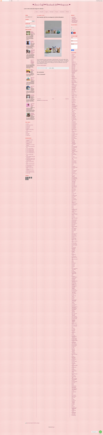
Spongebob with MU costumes (74, 309)
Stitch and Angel (74, 316)
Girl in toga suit (74, 160)
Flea (72, 155)
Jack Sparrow (74, 198)
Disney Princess (74, 138)
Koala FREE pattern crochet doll (74, 20)
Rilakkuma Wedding (73, 288)
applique (73, 356)
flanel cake (27, 133)
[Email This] (49, 68)
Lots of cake (28, 127)
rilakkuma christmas (73, 402)
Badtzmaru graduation (73, 72)
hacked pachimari (74, 381)
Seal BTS (73, 297)
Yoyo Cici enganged (73, 350)
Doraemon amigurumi (73, 142)
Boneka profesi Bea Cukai (74, 89)
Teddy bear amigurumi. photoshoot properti (73, 320)
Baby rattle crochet (74, 70)
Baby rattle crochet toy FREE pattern (74, 22)
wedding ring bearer (74, 411)
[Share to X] (51, 68)
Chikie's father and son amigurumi (74, 106)
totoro (73, 405)
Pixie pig (73, 265)
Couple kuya (74, 122)
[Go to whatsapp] (100, 432)
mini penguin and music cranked (74, 389)
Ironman (73, 197)
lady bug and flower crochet (74, 387)
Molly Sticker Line (74, 233)
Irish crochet (73, 196)
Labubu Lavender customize (74, 209)
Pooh (72, 267)
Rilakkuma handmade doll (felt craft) (33, 114)
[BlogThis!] (50, 68)
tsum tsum (73, 406)
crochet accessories (73, 369)
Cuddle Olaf (73, 128)
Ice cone (73, 194)
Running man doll (74, 290)
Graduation (62, 12)
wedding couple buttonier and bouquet (74, 409)
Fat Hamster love (74, 147)
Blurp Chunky (74, 81)
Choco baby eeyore (73, 111)
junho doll (27, 134)
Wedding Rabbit (74, 338)
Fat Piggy (73, 148)
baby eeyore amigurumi (74, 357)
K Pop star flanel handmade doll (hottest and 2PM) (32, 62)
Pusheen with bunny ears (74, 278)
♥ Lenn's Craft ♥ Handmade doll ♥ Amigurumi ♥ (51, 4)
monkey (73, 390)
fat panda (73, 380)
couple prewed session (74, 367)
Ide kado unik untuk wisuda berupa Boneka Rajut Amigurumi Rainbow (33, 51)
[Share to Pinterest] (53, 68)
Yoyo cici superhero (73, 352)
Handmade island (74, 178)
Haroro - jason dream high (74, 181)
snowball (73, 403)
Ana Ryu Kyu (74, 56)
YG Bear (73, 347)
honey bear (73, 382)
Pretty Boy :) (73, 271)
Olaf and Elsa (74, 247)
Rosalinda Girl (74, 289)
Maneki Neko (74, 222)
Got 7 (72, 165)
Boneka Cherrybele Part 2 (74, 84)
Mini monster (74, 230)
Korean (56, 12)
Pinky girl (73, 264)
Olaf (72, 246)
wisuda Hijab (74, 415)
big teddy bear (74, 359)
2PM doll (73, 54)
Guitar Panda (74, 171)
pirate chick (73, 397)
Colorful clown (74, 118)
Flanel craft (73, 153)
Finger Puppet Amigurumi (74, 150)
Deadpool (73, 135)
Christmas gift (74, 113)
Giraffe (73, 159)
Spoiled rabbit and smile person (74, 307)
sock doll (73, 404)
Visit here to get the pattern (41, 65)
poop (72, 398)
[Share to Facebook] (52, 68)
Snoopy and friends (73, 302)
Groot (72, 169)
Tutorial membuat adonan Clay (32, 32)
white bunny (73, 414)
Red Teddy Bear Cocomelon (74, 286)
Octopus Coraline (74, 245)
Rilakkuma (27, 128)
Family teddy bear (74, 146)
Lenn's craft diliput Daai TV (30, 151)
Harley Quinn (28, 126)
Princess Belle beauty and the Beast (74, 273)
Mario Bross (73, 224)
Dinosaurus (73, 137)
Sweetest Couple (74, 318)
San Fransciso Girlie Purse (74, 292)
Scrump (73, 294)
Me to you (73, 225)
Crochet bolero (74, 127)
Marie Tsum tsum (74, 223)
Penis (73, 253)
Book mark (73, 90)
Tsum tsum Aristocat (73, 331)
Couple (46, 12)
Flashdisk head (74, 154)
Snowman (73, 303)
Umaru (73, 334)
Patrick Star (73, 250)
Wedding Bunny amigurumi (74, 336)
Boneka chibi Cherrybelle (74, 87)
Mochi (73, 232)
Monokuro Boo (74, 238)
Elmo (72, 145)
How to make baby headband (29, 143)
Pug (72, 275)
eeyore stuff (73, 375)
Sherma (73, 298)
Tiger (72, 327)
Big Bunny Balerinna (73, 77)
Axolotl (73, 58)
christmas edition (74, 361)
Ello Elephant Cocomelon (74, 144)
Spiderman (73, 305)
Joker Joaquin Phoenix (74, 202)
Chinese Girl (74, 107)
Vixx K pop (73, 335)
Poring (73, 270)
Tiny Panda (73, 329)
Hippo (73, 192)
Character (41, 12)
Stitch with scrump (74, 317)
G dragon (73, 156)
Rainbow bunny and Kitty (74, 284)
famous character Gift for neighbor (74, 379)
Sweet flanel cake (28, 131)
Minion (73, 231)
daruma (73, 372)
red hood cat (74, 400)
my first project (74, 391)
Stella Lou (73, 312)
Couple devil (74, 121)
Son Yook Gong (74, 304)
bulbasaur (73, 360)
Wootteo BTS (74, 346)
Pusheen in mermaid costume (74, 276)
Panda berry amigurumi (73, 249)
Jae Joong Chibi (74, 199)
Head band (73, 183)
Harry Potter (73, 182)
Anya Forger (73, 57)
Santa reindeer (74, 293)
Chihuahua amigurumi (73, 104)
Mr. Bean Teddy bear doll (32, 42)
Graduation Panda (74, 167)
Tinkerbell (73, 328)
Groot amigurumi (74, 170)
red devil (73, 399)
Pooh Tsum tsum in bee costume (74, 269)
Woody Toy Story (74, 345)
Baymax (73, 75)
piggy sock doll (74, 396)
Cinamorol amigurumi (73, 115)
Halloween (51, 12)
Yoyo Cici (73, 348)
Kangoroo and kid (74, 203)
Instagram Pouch (74, 195)
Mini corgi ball (74, 229)
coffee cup (73, 362)
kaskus (73, 384)
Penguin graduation (73, 251)
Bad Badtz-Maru (74, 71)
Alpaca (73, 55)
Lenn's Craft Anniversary (29, 148)
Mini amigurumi (74, 228)
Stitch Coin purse (74, 313)
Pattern (67, 12)
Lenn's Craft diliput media (30, 150)
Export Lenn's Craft (29, 141)
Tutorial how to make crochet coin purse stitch (30, 160)
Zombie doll (73, 353)
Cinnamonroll (74, 116)
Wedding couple (74, 339)
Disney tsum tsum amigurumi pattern (32, 78)
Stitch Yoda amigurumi (73, 315)
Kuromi (73, 208)
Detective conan (74, 136)
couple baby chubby (73, 364)
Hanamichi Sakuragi (73, 176)
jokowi (73, 383)
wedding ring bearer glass (74, 412)
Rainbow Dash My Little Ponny (74, 281)
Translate (32, 27)
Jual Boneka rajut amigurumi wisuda (32, 104)
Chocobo (73, 112)
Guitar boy (73, 172)
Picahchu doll (74, 256)
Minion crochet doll (32, 70)
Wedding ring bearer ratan (74, 342)
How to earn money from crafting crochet (74, 18)
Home (37, 12)
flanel (27, 132)
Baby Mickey (74, 65)
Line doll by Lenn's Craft (32, 95)
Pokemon (73, 266)
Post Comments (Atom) (44, 100)
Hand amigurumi (74, 177)
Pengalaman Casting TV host (30, 158)
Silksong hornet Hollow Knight (74, 300)
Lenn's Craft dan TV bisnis (30, 149)
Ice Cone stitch (74, 193)
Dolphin (73, 139)
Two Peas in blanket (73, 332)
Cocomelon (73, 117)
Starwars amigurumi (73, 311)
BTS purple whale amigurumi (74, 64)
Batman (73, 74)
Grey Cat (73, 168)
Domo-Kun (73, 140)
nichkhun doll (28, 135)
